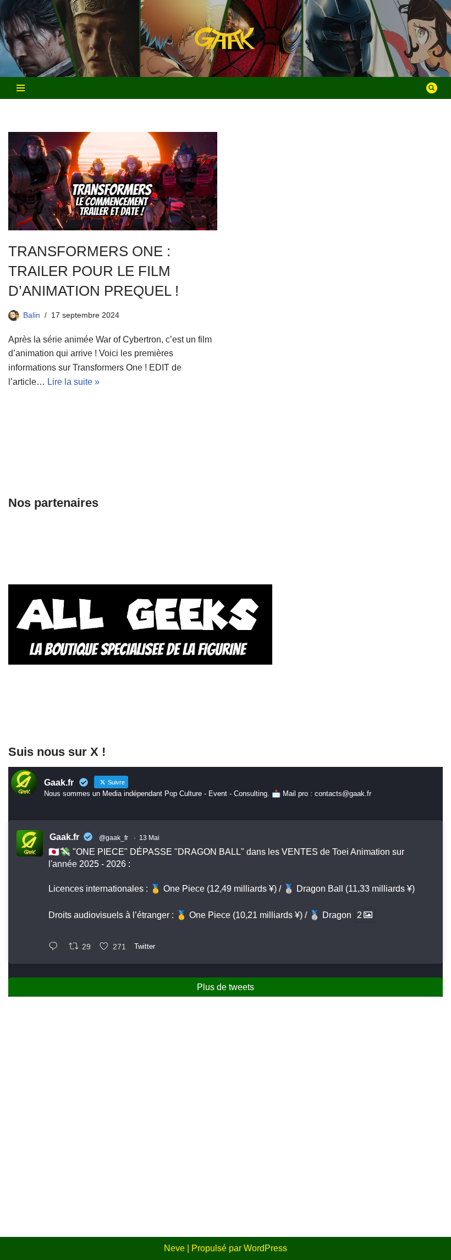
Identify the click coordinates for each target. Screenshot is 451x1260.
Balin (31, 315)
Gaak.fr (64, 837)
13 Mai (149, 838)
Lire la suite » (73, 381)
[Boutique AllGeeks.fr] (140, 712)
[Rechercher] (431, 87)
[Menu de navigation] (20, 88)
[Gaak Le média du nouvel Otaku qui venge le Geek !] (225, 38)
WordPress (265, 1248)
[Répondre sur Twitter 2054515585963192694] (56, 947)
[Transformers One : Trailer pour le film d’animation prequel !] (112, 181)
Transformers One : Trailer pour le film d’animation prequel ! (93, 271)
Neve (174, 1248)
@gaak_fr (113, 838)
